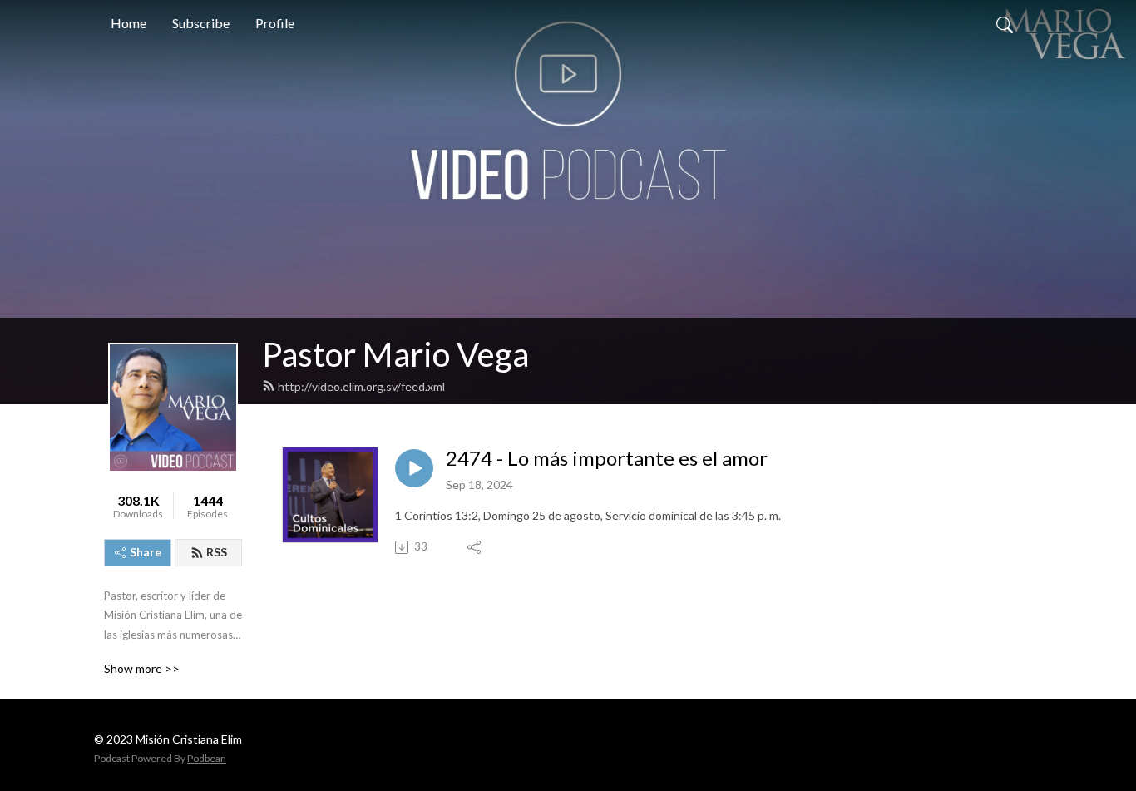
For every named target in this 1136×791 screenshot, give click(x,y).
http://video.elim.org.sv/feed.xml (361, 386)
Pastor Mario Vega (395, 354)
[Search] (1005, 23)
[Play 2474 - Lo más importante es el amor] (414, 468)
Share (145, 552)
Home (128, 23)
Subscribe (201, 23)
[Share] (475, 547)
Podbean (206, 758)
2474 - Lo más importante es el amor (607, 458)
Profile (274, 23)
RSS (216, 552)
